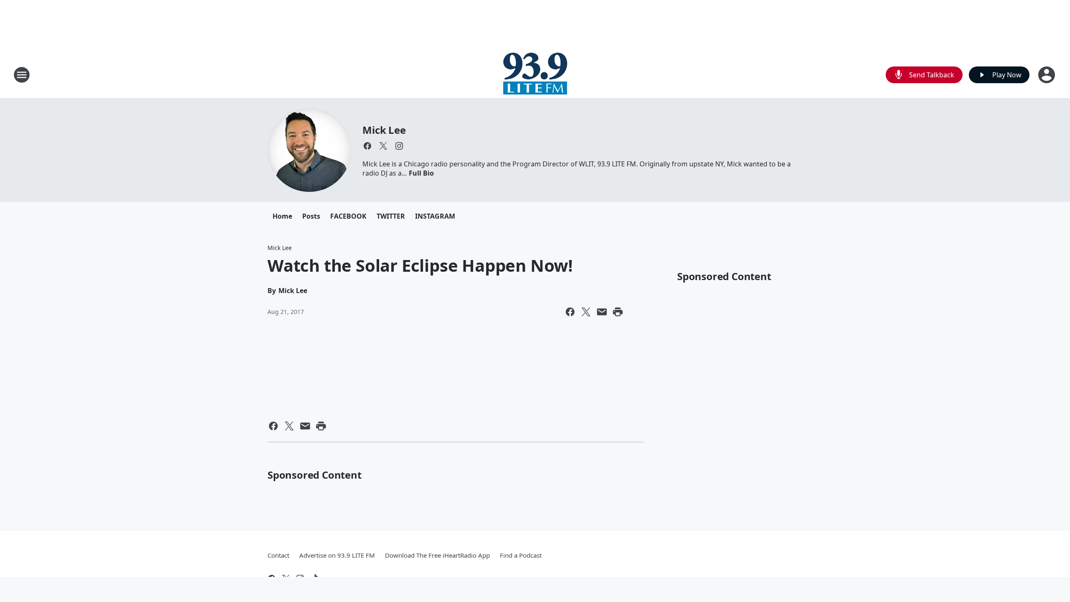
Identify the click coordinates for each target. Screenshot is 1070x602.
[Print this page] (618, 312)
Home (282, 216)
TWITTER (391, 216)
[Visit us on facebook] (367, 146)
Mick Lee (383, 130)
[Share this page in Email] (602, 312)
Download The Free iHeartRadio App (437, 555)
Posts (311, 216)
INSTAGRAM (435, 216)
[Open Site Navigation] (21, 74)
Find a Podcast (521, 555)
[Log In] (1047, 74)
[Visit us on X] (383, 146)
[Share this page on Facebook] (570, 312)
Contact (278, 555)
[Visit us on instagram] (399, 146)
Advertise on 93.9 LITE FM (337, 555)
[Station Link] (535, 75)
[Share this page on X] (586, 312)
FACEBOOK (348, 216)
